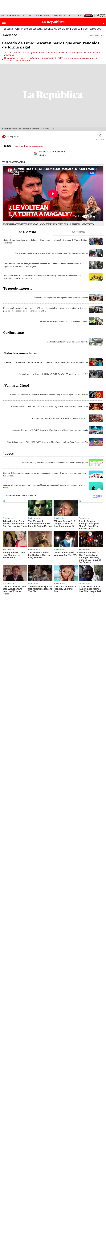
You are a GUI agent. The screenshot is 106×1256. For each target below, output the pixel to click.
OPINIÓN (28, 29)
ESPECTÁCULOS (88, 29)
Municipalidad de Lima (34, 146)
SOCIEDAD (48, 29)
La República (13, 136)
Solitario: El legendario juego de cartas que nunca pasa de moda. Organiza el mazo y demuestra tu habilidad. (44, 474)
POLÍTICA (19, 29)
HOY (2, 16)
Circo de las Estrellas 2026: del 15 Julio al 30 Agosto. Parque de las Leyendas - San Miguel (49, 395)
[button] (4, 22)
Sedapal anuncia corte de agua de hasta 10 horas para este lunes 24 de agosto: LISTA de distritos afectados (52, 53)
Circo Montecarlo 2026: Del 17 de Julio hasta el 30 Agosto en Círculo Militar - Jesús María (49, 406)
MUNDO (57, 29)
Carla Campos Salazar (61, 16)
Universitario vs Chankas (39, 16)
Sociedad (10, 34)
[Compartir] (100, 135)
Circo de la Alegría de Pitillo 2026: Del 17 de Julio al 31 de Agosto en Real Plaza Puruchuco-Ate (47, 442)
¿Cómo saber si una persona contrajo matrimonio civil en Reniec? (59, 297)
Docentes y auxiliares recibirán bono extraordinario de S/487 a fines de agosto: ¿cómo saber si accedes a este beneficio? (50, 59)
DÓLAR (100, 29)
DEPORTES (75, 29)
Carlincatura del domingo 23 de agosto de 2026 (67, 342)
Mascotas (19, 146)
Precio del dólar (81, 16)
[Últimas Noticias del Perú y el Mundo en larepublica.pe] (53, 22)
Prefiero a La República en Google (52, 153)
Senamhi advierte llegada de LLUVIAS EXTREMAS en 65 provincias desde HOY (53, 374)
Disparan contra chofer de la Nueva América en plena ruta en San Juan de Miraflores (51, 253)
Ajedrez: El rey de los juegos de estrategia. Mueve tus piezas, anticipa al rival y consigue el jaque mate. (44, 486)
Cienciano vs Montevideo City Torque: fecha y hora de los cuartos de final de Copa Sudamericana (46, 362)
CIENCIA (65, 29)
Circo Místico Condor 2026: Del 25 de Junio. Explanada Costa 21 (60, 418)
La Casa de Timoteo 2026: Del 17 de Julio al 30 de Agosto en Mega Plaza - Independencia (49, 430)
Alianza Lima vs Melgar (16, 16)
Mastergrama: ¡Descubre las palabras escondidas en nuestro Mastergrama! (55, 462)
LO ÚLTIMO (9, 29)
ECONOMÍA (38, 29)
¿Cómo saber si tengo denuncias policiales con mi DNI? (64, 321)
